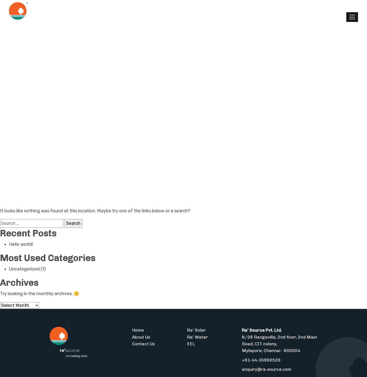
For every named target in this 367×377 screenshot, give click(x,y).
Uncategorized (24, 269)
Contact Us (143, 343)
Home (138, 330)
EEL (191, 343)
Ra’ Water (197, 337)
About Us (141, 337)
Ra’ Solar (196, 330)
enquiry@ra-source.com (266, 369)
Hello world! (21, 244)
